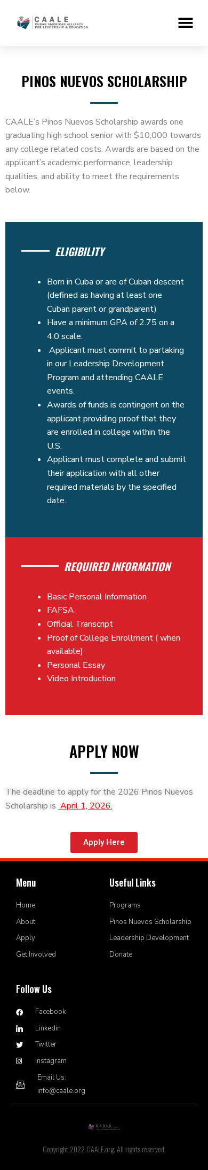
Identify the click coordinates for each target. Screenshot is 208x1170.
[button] (185, 23)
